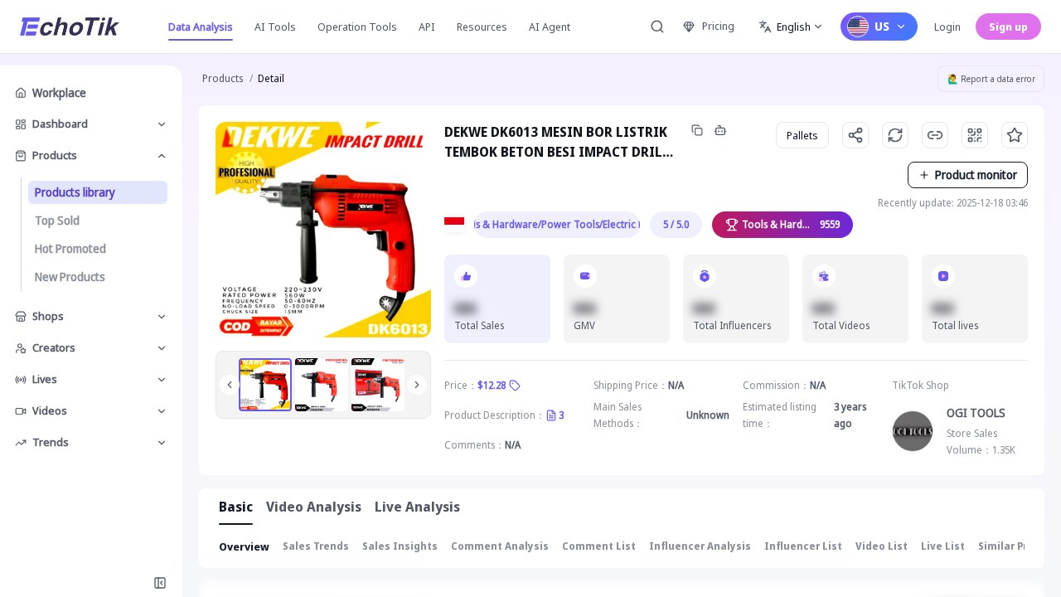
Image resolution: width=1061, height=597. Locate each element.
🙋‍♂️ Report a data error (991, 79)
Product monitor (976, 174)
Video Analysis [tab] (313, 507)
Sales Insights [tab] (400, 546)
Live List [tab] (943, 546)
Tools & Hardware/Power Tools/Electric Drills (557, 224)
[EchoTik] (69, 26)
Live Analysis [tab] (417, 507)
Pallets (802, 135)
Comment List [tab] (599, 546)
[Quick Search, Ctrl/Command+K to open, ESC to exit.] (657, 26)
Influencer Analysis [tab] (700, 546)
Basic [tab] (236, 507)
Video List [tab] (881, 546)
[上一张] (230, 385)
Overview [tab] (244, 546)
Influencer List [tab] (803, 546)
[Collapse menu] (160, 583)
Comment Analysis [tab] (500, 546)
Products (222, 78)
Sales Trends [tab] (316, 546)
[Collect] (1014, 135)
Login (947, 26)
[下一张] (417, 385)
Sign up (1008, 26)
